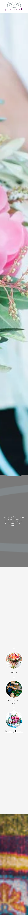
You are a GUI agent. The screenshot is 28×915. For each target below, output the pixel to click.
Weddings (14, 672)
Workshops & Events (14, 701)
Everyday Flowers (14, 731)
